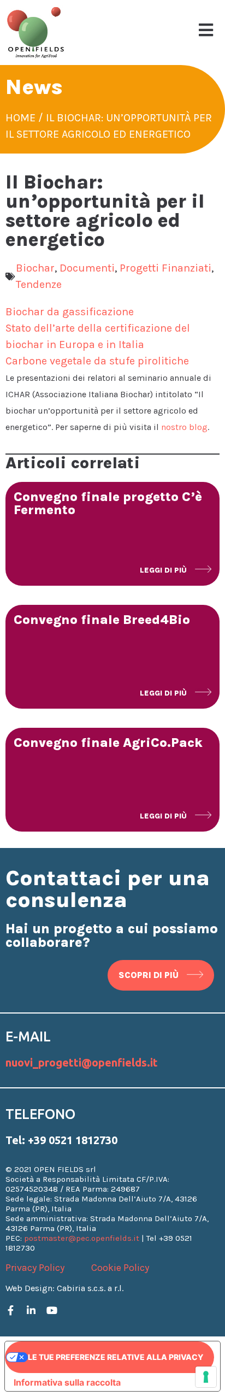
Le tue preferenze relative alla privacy (115, 1357)
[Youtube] (52, 1310)
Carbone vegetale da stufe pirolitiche (97, 361)
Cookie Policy (120, 1268)
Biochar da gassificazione (69, 311)
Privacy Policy (34, 1268)
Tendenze (39, 284)
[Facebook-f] (10, 1310)
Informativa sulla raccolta (67, 1382)
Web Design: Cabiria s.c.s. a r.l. (64, 1288)
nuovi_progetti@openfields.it (81, 1062)
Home (20, 117)
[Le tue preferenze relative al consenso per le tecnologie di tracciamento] (206, 1376)
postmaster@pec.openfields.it (81, 1238)
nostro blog (184, 427)
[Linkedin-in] (31, 1310)
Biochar (35, 268)
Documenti (87, 268)
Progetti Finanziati (165, 268)
